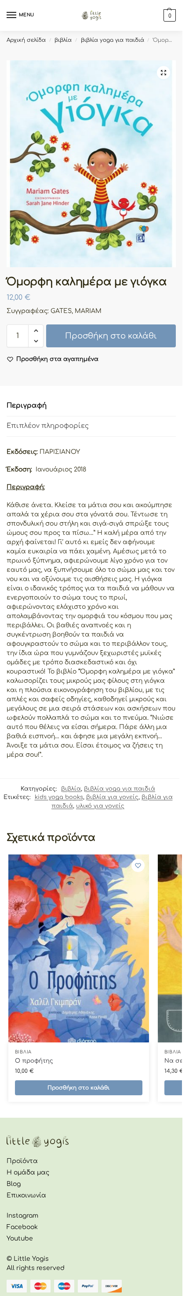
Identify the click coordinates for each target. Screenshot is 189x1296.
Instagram (22, 1215)
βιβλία (63, 40)
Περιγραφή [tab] (27, 405)
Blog (14, 1184)
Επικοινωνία (26, 1195)
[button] (163, 72)
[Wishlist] (138, 865)
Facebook (22, 1227)
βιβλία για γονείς (112, 797)
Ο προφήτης (34, 1061)
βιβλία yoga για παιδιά (112, 40)
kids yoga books (59, 797)
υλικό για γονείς (100, 806)
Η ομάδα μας (28, 1172)
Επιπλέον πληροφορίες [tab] (48, 426)
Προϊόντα (22, 1161)
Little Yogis (31, 1259)
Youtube (20, 1238)
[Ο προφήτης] (78, 948)
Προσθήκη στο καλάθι (111, 335)
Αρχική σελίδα (26, 40)
